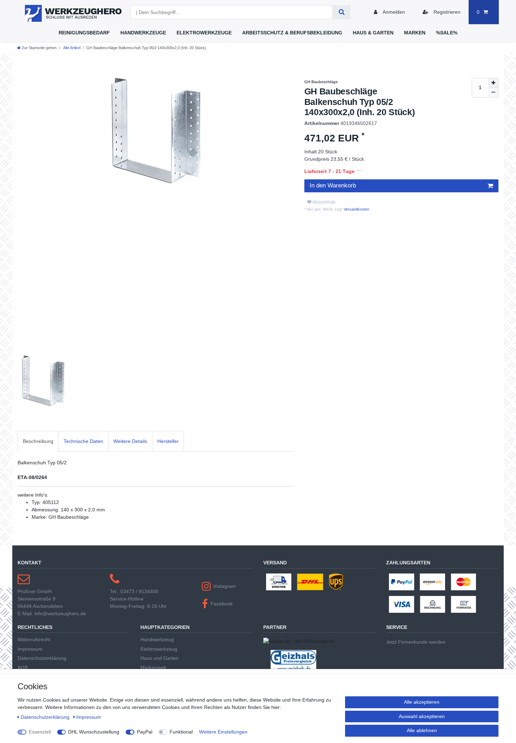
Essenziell (40, 732)
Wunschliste (323, 202)
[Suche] (342, 12)
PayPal (144, 732)
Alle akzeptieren (421, 702)
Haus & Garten (373, 32)
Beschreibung (38, 441)
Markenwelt (153, 667)
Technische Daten (83, 441)
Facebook (222, 603)
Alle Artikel (71, 48)
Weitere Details (130, 441)
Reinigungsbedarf (84, 32)
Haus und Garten (159, 658)
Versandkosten (356, 209)
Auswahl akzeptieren (422, 716)
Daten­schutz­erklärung (46, 717)
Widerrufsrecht (34, 639)
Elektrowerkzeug (158, 649)
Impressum (30, 649)
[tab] (38, 441)
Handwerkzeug (157, 639)
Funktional (181, 732)
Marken (414, 32)
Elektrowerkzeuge (204, 32)
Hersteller (168, 441)
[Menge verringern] (493, 93)
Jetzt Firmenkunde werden (415, 642)
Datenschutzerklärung (42, 658)
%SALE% (446, 32)
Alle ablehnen (422, 730)
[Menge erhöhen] (493, 83)
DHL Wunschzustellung (93, 732)
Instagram (224, 586)
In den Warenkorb (333, 185)
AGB (23, 667)
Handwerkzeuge (143, 32)
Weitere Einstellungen (223, 732)
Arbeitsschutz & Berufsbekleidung (292, 32)
